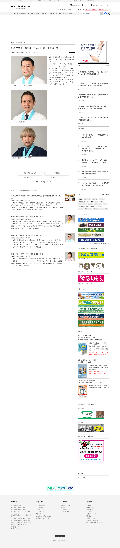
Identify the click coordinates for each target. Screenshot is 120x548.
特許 (87, 206)
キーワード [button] (52, 13)
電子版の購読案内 (16, 506)
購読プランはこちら (30, 173)
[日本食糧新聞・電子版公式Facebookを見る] (105, 13)
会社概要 (88, 506)
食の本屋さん (61, 1)
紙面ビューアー (76, 5)
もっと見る (70, 13)
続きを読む (56, 173)
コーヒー (81, 208)
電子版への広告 (65, 506)
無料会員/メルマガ (16, 526)
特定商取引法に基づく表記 (43, 517)
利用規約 (38, 513)
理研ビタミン (88, 208)
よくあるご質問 (62, 9)
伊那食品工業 (82, 201)
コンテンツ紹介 (40, 506)
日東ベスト (102, 199)
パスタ (104, 204)
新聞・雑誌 (52, 1)
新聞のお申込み (103, 9)
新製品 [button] (44, 13)
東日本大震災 (98, 204)
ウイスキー (81, 206)
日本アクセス (87, 199)
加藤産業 (90, 204)
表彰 (13, 52)
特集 (37, 13)
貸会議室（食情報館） (92, 520)
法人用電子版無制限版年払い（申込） (22, 520)
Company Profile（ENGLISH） (95, 522)
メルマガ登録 (80, 9)
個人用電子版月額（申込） (18, 507)
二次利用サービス (41, 1)
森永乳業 (95, 199)
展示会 (82, 1)
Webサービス (90, 507)
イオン (92, 206)
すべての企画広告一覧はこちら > (99, 243)
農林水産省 (34, 190)
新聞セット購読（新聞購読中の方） (21, 522)
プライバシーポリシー (42, 515)
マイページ (60, 536)
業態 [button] (31, 13)
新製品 (80, 199)
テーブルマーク (82, 204)
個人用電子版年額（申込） (18, 509)
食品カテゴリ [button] (23, 13)
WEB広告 (31, 1)
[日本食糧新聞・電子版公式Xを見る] (108, 13)
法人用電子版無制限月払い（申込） (21, 518)
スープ (101, 201)
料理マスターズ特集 (24, 190)
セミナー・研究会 (72, 1)
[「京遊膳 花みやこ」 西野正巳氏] (29, 141)
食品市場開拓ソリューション (94, 1)
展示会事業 (64, 509)
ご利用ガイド (71, 9)
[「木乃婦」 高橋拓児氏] (29, 105)
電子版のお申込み (90, 9)
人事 (92, 201)
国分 (96, 201)
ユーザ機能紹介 (40, 507)
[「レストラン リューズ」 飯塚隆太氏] (29, 70)
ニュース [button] (13, 13)
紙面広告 (63, 507)
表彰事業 (88, 517)
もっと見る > (105, 65)
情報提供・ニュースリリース (44, 518)
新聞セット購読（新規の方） (19, 524)
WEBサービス (22, 1)
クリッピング (86, 5)
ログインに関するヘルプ (43, 182)
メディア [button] (61, 13)
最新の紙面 (96, 5)
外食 (22, 52)
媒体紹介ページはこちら (85, 258)
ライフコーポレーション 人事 (100, 208)
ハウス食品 (99, 206)
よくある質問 (40, 511)
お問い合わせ (15, 528)
